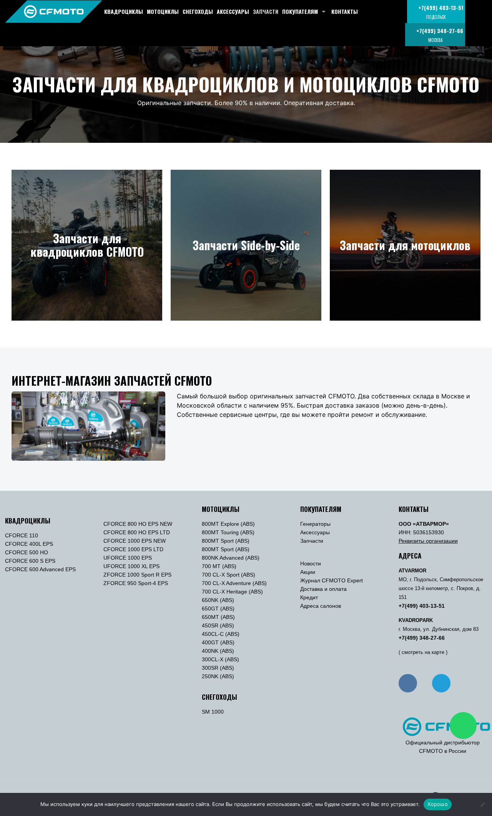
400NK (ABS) (218, 651)
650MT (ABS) (218, 617)
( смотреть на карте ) (423, 652)
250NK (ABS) (218, 676)
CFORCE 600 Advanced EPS (40, 569)
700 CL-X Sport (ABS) (228, 575)
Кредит (309, 597)
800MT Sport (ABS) (225, 541)
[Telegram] (441, 683)
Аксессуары (315, 532)
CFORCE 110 (21, 535)
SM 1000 (213, 712)
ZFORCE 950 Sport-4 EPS (135, 583)
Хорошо (437, 804)
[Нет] (482, 804)
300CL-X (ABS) (220, 659)
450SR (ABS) (218, 625)
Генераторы (315, 524)
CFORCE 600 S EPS (30, 561)
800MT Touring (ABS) (228, 532)
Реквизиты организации (428, 541)
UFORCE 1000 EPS (127, 558)
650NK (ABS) (218, 600)
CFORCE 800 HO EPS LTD (136, 532)
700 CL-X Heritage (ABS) (232, 592)
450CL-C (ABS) (220, 634)
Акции (307, 572)
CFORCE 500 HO (26, 552)
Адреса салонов (320, 606)
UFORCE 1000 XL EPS (131, 566)
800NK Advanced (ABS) (230, 558)
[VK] (407, 683)
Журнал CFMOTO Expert (331, 580)
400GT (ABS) (218, 642)
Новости (310, 563)
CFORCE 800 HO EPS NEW (137, 524)
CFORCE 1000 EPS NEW (134, 541)
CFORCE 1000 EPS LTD (133, 549)
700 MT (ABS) (219, 566)
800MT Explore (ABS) (228, 524)
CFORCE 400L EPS (29, 544)
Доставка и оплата (323, 589)
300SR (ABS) (218, 668)
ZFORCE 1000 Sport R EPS (137, 575)
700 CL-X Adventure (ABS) (234, 583)
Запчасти (311, 541)
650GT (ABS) (218, 608)
